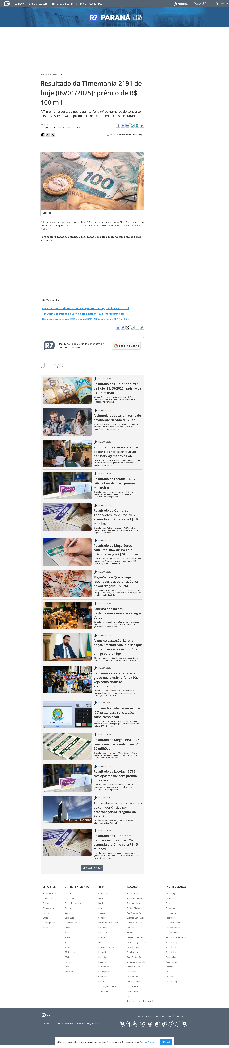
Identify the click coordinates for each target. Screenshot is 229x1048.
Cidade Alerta (132, 952)
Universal (170, 976)
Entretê (53, 4)
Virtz (67, 967)
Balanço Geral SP (134, 922)
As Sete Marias (133, 908)
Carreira (169, 898)
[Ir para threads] (150, 1024)
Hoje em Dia (132, 976)
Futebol (46, 913)
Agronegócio (103, 893)
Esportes (64, 4)
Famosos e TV (71, 922)
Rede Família (171, 962)
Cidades (101, 913)
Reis (129, 996)
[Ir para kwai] (143, 1024)
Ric (61, 74)
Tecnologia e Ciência (107, 986)
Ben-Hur (130, 927)
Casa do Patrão (133, 947)
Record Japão (171, 947)
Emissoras (170, 908)
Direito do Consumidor (108, 922)
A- (53, 135)
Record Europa (172, 942)
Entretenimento (77, 886)
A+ (48, 135)
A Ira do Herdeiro (134, 898)
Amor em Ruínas (134, 903)
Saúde (101, 981)
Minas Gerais (103, 957)
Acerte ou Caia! (133, 893)
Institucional (176, 886)
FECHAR (166, 1041)
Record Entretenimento (176, 937)
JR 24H (74, 4)
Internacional (103, 952)
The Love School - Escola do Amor (142, 1001)
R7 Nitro (68, 947)
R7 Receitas (70, 952)
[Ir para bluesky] (122, 1024)
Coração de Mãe (134, 957)
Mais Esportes (49, 922)
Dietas (67, 913)
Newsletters (171, 913)
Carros (101, 908)
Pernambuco (103, 967)
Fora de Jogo (48, 908)
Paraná (54, 74)
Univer (168, 971)
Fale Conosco (57, 1023)
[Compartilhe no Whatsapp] (132, 125)
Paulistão (47, 927)
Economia (102, 927)
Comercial (170, 903)
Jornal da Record (134, 981)
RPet (67, 957)
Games (68, 932)
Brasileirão (47, 898)
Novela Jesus (132, 986)
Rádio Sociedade (173, 927)
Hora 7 (101, 942)
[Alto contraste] (43, 135)
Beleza (68, 893)
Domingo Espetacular (136, 962)
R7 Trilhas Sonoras (174, 922)
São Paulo (102, 976)
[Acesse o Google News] (137, 125)
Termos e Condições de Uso (88, 1023)
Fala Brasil (131, 971)
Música (68, 942)
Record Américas (173, 932)
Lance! (45, 918)
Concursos (102, 918)
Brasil (100, 898)
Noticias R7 (45, 74)
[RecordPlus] (181, 3)
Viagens (68, 962)
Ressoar (169, 967)
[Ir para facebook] (195, 3)
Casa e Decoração (73, 903)
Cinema (68, 908)
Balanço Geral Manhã (136, 918)
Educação (102, 932)
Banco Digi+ (171, 893)
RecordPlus (170, 918)
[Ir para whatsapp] (177, 1024)
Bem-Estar (69, 898)
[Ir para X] (199, 3)
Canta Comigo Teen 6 (136, 942)
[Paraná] (114, 17)
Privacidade (70, 1023)
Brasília (33, 4)
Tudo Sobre (103, 991)
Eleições (43, 4)
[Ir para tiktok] (164, 1024)
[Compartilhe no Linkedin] (127, 125)
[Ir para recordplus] (157, 1024)
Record (83, 4)
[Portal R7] (7, 3)
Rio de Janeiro (104, 971)
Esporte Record (133, 967)
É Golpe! (101, 937)
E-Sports (46, 903)
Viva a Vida (69, 971)
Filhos (67, 927)
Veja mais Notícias (92, 868)
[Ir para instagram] (202, 3)
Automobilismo (49, 893)
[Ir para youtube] (184, 1024)
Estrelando (69, 918)
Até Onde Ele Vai (134, 913)
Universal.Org (171, 981)
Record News (95, 4)
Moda (67, 937)
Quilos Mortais (133, 991)
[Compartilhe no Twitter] (118, 125)
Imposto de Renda (106, 947)
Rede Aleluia (171, 957)
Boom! (130, 932)
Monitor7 (102, 962)
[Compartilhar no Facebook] (122, 125)
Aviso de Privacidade (149, 1042)
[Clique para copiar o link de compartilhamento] (141, 125)
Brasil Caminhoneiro (135, 937)
